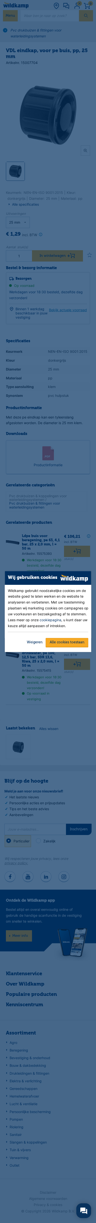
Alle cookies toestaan (67, 642)
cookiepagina (50, 620)
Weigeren (35, 642)
